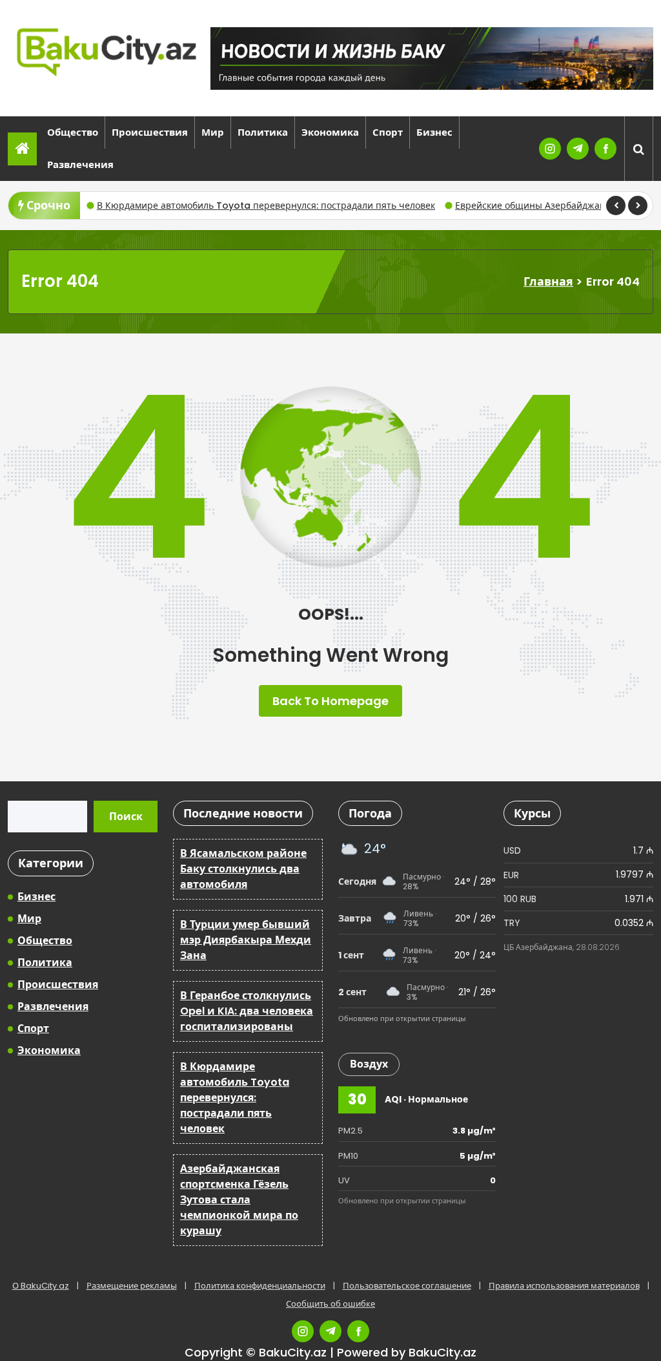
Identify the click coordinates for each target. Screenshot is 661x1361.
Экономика (330, 132)
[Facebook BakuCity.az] (605, 149)
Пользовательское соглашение (407, 1286)
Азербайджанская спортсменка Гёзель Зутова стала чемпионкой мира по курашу (239, 1199)
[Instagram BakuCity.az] (550, 149)
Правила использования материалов (564, 1286)
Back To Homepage (330, 701)
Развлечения (80, 164)
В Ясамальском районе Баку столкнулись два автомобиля (243, 869)
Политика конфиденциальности (259, 1286)
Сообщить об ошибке (330, 1304)
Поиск (126, 816)
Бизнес (434, 132)
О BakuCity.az (40, 1286)
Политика (263, 132)
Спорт (387, 132)
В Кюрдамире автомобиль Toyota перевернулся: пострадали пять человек (266, 205)
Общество (72, 132)
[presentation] (615, 205)
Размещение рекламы (131, 1286)
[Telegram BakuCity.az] (578, 149)
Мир (212, 132)
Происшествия (150, 132)
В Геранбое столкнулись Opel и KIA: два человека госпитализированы (246, 1011)
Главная (548, 281)
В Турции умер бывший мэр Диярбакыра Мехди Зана (245, 940)
